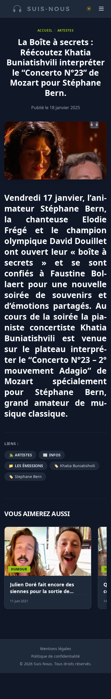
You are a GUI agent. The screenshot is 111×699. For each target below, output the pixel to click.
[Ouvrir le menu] (101, 8)
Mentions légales (55, 648)
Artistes (65, 30)
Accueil (45, 30)
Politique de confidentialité (55, 656)
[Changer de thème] (89, 9)
